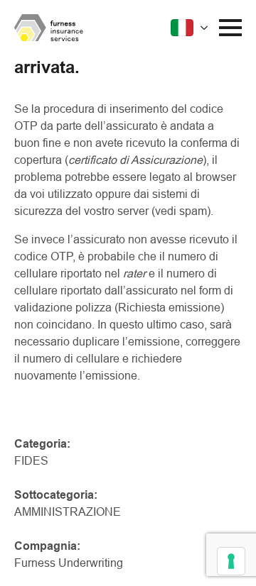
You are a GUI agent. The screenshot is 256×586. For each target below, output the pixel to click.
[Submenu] (191, 27)
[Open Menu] (230, 27)
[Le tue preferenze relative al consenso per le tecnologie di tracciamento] (231, 561)
